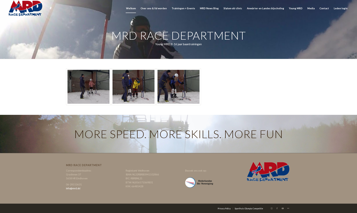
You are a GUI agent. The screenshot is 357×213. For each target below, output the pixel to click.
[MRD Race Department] (25, 8)
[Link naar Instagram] (271, 208)
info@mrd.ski (73, 188)
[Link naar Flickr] (288, 208)
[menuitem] (131, 8)
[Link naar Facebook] (277, 208)
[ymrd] (88, 86)
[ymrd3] (178, 86)
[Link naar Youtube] (282, 208)
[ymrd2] (133, 86)
